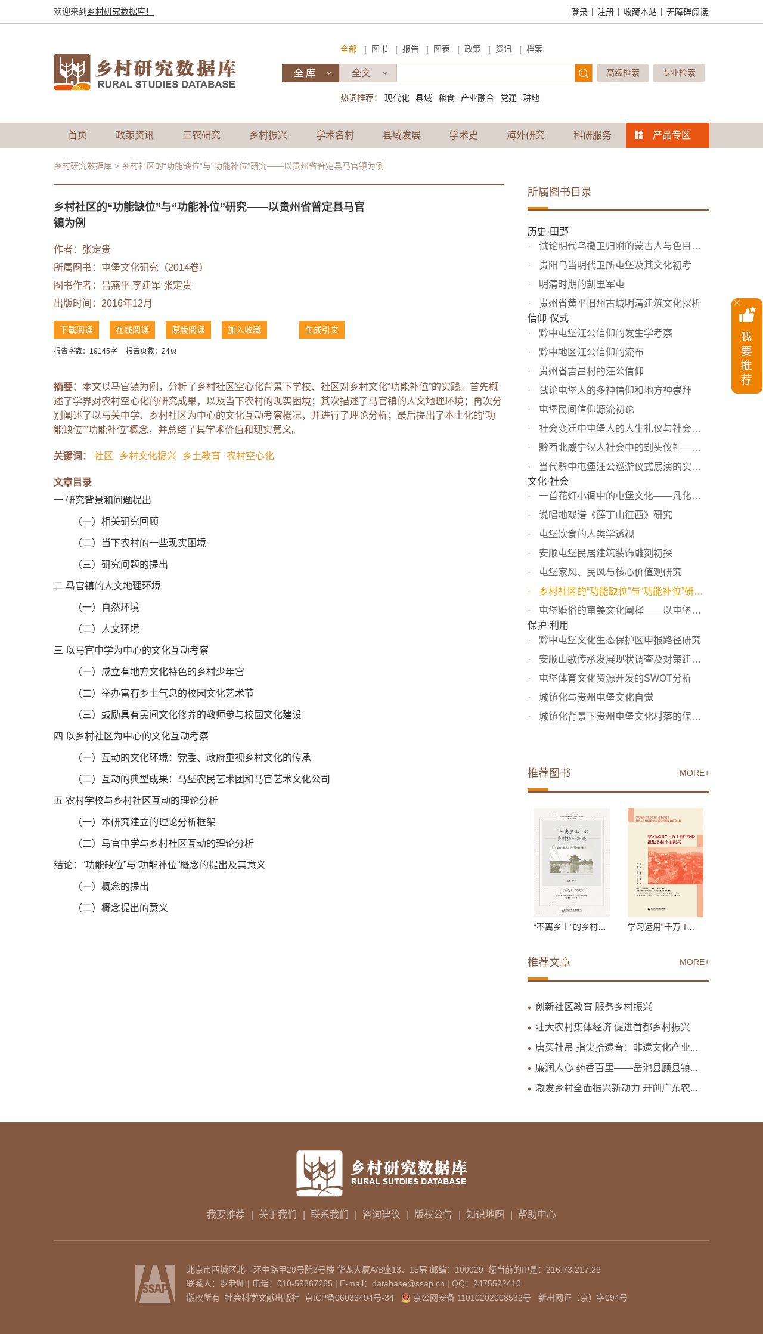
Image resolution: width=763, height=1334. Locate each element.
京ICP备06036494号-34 (349, 1297)
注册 (605, 12)
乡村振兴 (268, 135)
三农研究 (201, 135)
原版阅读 (188, 330)
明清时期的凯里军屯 (580, 284)
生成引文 (322, 330)
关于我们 (278, 1214)
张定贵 (96, 249)
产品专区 (672, 135)
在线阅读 (132, 330)
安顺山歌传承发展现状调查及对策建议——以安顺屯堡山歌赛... (622, 659)
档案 (534, 49)
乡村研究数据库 (83, 166)
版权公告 (433, 1214)
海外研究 (526, 135)
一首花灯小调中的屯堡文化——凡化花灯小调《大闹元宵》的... (622, 496)
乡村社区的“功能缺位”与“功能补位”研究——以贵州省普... (622, 591)
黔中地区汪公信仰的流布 (590, 352)
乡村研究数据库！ (120, 11)
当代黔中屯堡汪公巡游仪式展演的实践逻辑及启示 (622, 467)
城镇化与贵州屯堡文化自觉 (594, 697)
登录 (579, 12)
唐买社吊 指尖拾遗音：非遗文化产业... (616, 1047)
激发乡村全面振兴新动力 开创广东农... (616, 1088)
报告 (410, 49)
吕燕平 (115, 285)
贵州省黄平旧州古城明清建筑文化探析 (618, 303)
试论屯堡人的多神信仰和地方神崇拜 (613, 390)
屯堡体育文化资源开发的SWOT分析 (613, 678)
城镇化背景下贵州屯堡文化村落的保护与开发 (622, 716)
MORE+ (694, 773)
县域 (423, 98)
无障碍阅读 (687, 12)
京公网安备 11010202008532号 (472, 1297)
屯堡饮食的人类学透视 (585, 534)
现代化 (397, 98)
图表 (441, 49)
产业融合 (477, 98)
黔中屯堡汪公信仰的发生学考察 (604, 333)
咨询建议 (381, 1214)
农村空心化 (250, 456)
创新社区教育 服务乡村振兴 (593, 1007)
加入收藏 (244, 330)
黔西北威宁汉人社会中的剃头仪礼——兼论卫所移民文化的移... (622, 447)
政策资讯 (135, 135)
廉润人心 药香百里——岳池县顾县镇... (616, 1068)
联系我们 (330, 1214)
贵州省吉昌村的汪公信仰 (590, 371)
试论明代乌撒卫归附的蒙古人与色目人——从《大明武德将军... (622, 246)
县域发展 (402, 135)
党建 (508, 98)
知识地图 (485, 1214)
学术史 (463, 135)
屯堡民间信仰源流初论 (585, 409)
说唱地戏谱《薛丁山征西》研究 (604, 515)
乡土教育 (201, 456)
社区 (103, 456)
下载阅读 (76, 330)
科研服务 (592, 135)
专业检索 (679, 73)
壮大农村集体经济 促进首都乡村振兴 (612, 1027)
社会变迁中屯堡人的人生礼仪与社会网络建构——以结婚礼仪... (622, 428)
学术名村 (335, 135)
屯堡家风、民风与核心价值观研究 (609, 572)
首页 (77, 135)
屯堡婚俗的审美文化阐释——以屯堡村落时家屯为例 (622, 610)
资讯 (503, 49)
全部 (348, 49)
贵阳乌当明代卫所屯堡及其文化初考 (613, 265)
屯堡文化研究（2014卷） (155, 267)
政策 (472, 49)
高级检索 (623, 73)
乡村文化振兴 (147, 456)
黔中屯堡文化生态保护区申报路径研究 (618, 640)
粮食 (446, 98)
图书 (379, 49)
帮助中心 (537, 1214)
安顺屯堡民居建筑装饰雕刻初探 (604, 553)
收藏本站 (640, 12)
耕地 (531, 98)
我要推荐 (226, 1214)
